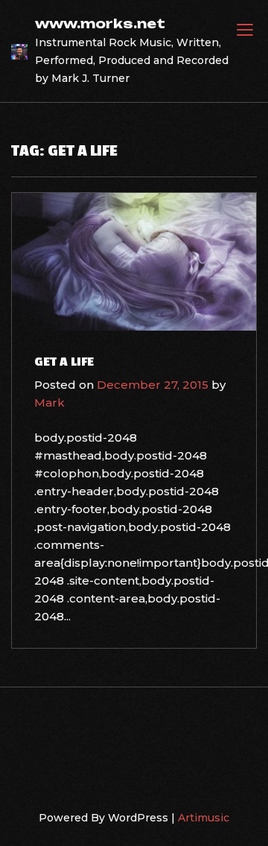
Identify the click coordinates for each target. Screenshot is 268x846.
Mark (49, 402)
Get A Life (64, 361)
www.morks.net (100, 23)
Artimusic (203, 817)
